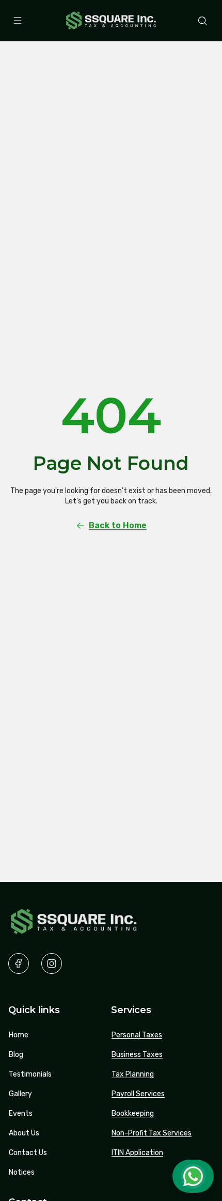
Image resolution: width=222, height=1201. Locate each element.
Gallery (20, 1093)
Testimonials (30, 1074)
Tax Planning (133, 1074)
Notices (22, 1172)
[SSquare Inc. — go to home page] (111, 20)
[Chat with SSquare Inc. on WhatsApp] (193, 1176)
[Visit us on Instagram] (51, 963)
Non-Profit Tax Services (152, 1133)
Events (21, 1113)
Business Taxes (137, 1054)
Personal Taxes (137, 1035)
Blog (16, 1054)
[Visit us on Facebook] (18, 963)
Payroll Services (138, 1093)
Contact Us (28, 1152)
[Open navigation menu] (17, 20)
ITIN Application (137, 1152)
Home (18, 1035)
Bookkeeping (133, 1113)
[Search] (202, 20)
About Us (24, 1133)
